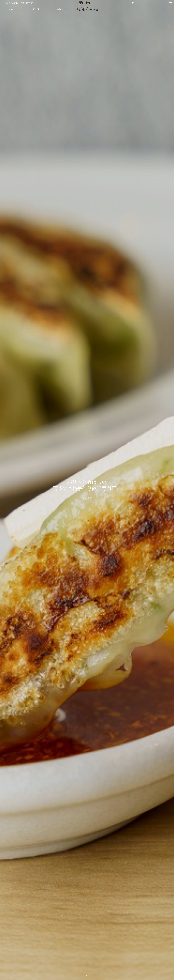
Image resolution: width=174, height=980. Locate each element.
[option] (87, 490)
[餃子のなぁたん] (87, 6)
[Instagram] (133, 3)
